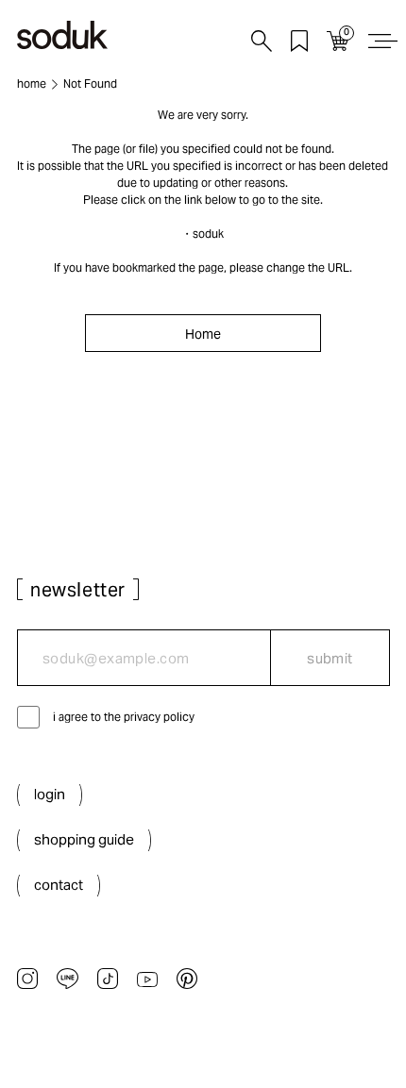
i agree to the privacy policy (124, 717)
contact (58, 885)
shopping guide (84, 839)
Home (203, 334)
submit (330, 658)
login (49, 794)
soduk (208, 233)
